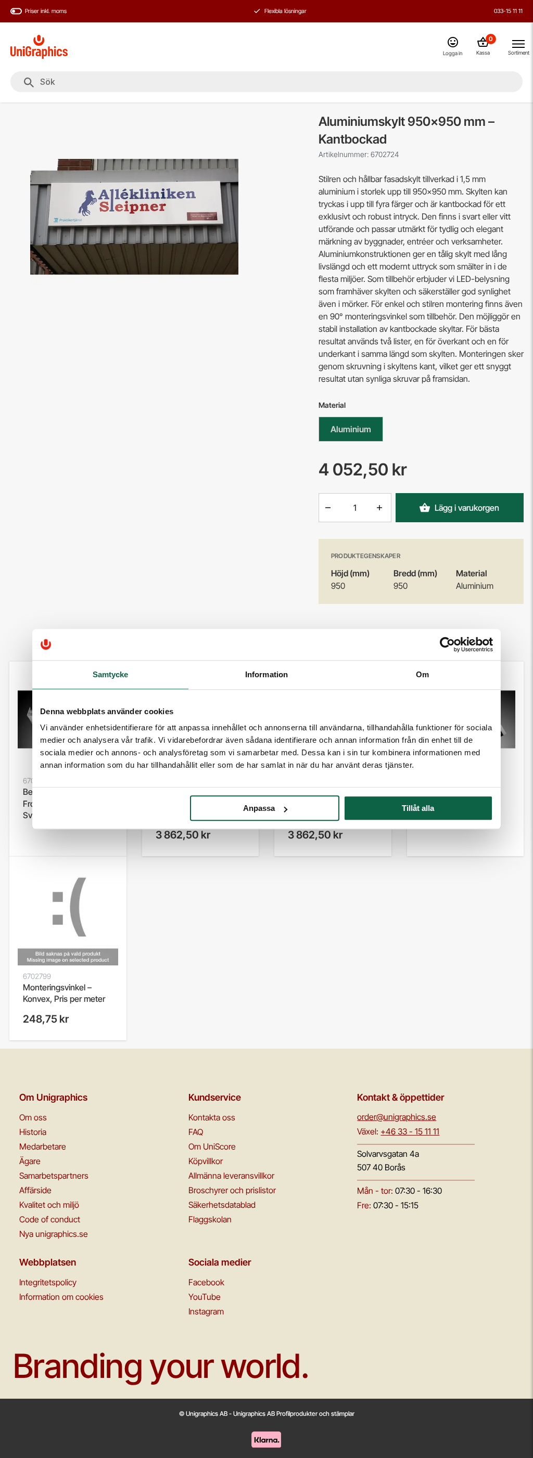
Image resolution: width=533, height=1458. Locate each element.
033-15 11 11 (508, 11)
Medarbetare (42, 1146)
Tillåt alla (418, 808)
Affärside (35, 1190)
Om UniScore (212, 1146)
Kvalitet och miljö (49, 1204)
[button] (329, 508)
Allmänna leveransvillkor (231, 1175)
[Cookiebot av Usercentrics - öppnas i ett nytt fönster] (447, 644)
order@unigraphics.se (396, 1117)
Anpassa (259, 808)
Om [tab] (422, 674)
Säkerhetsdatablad (222, 1204)
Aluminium (351, 429)
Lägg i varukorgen (467, 507)
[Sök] (29, 82)
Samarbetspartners (53, 1175)
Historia (32, 1132)
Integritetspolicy (48, 1282)
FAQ (195, 1132)
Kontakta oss (211, 1117)
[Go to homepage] (39, 47)
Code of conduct (49, 1219)
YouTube (204, 1297)
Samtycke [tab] (111, 674)
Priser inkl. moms (46, 11)
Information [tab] (266, 674)
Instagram (206, 1311)
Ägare (30, 1161)
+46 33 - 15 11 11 (409, 1131)
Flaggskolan (210, 1219)
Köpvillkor (205, 1161)
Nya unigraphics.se (53, 1234)
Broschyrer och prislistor (232, 1190)
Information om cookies (61, 1297)
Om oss (33, 1117)
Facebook (206, 1282)
